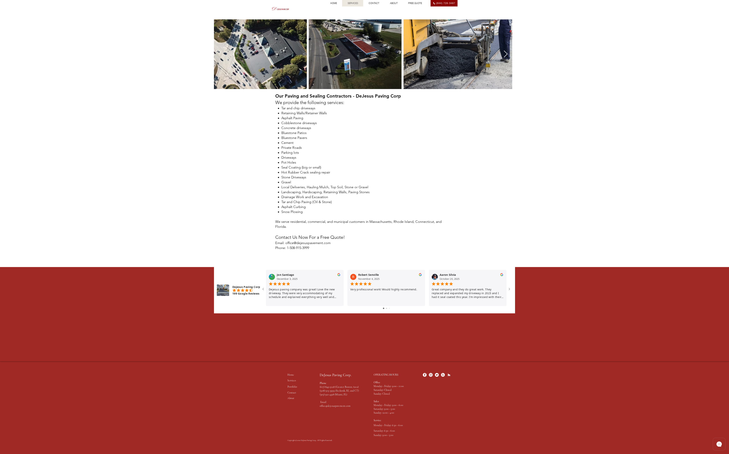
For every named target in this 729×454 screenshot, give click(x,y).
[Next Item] (505, 54)
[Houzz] (449, 375)
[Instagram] (431, 375)
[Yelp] (443, 375)
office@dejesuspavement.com (335, 405)
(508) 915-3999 (327, 390)
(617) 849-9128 (327, 387)
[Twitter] (437, 375)
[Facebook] (425, 375)
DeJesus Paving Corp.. (309, 440)
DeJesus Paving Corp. (335, 375)
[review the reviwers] (339, 275)
